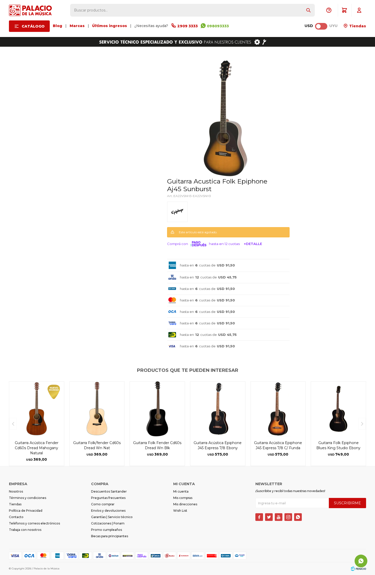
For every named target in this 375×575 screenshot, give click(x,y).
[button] (308, 10)
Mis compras (182, 498)
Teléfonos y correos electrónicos (34, 523)
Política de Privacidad (25, 510)
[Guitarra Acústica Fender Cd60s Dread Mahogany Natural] (36, 409)
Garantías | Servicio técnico (112, 517)
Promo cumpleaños (106, 530)
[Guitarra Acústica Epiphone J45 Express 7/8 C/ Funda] (278, 409)
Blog (57, 25)
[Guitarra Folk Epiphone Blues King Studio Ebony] (338, 409)
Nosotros (16, 491)
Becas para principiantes (109, 536)
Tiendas (357, 26)
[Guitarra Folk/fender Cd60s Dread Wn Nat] (97, 409)
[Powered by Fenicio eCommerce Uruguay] (358, 568)
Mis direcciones (185, 504)
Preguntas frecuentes (108, 498)
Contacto (16, 517)
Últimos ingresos (109, 25)
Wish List (180, 510)
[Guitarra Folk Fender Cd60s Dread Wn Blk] (157, 409)
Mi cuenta (181, 491)
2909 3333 (187, 26)
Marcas (77, 25)
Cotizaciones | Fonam (107, 523)
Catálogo (33, 26)
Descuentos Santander (109, 491)
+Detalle (253, 244)
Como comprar (103, 504)
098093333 (218, 26)
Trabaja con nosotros (25, 530)
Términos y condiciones (27, 498)
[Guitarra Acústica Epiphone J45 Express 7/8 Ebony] (217, 409)
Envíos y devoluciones (108, 510)
